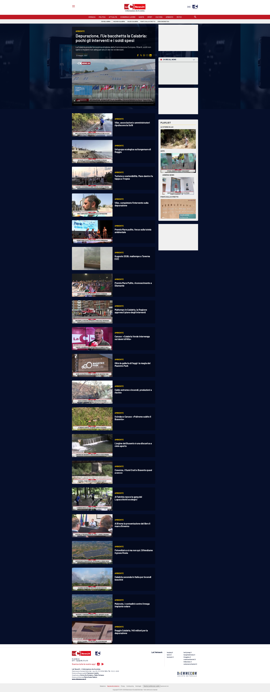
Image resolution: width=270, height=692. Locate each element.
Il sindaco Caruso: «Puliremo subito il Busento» (133, 418)
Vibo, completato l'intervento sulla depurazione (131, 204)
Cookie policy (130, 686)
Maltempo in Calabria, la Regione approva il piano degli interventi (131, 311)
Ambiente (119, 119)
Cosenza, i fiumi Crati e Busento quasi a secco (133, 471)
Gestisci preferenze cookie (152, 686)
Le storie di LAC (167, 127)
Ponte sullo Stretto (169, 197)
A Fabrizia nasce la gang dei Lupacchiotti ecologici (128, 498)
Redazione (103, 686)
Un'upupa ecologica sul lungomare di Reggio (133, 150)
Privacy (123, 686)
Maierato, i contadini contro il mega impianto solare (132, 605)
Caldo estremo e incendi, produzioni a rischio (133, 391)
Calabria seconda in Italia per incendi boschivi (133, 578)
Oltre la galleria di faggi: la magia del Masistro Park (132, 364)
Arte (163, 151)
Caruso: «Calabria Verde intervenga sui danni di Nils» (132, 337)
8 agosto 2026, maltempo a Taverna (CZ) (132, 257)
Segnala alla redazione (113, 686)
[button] (138, 55)
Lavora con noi (164, 686)
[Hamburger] (73, 6)
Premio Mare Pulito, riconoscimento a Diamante (133, 284)
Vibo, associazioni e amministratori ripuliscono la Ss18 (132, 124)
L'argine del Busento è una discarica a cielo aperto (133, 444)
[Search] (195, 17)
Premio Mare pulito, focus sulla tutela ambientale (133, 230)
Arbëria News (168, 175)
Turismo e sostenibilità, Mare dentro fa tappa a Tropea (134, 177)
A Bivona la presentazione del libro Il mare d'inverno (132, 525)
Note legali (138, 686)
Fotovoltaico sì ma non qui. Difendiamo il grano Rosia (134, 551)
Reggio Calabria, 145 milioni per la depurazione (131, 631)
